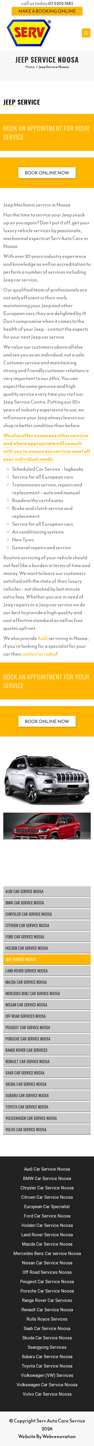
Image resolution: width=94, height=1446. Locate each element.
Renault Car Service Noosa (27, 1061)
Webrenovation (59, 1436)
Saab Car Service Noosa (24, 1073)
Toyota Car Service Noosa (26, 1107)
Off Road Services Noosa (25, 1016)
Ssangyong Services (47, 1347)
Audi (43, 638)
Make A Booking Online (47, 11)
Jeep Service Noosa (20, 959)
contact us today (39, 654)
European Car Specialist (47, 1206)
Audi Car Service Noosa (24, 891)
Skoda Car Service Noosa (26, 1084)
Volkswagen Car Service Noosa (31, 1118)
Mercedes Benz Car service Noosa (32, 993)
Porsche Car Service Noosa (27, 1039)
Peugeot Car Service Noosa (27, 1027)
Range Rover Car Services (26, 1050)
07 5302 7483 (60, 3)
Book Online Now (47, 173)
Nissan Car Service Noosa (26, 1005)
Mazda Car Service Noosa (26, 982)
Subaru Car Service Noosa (27, 1095)
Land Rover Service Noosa (26, 971)
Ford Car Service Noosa (24, 937)
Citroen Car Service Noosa (27, 925)
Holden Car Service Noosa (26, 948)
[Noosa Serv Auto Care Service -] (28, 32)
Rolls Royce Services (47, 1319)
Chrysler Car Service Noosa (28, 914)
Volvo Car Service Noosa (25, 1129)
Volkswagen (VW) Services (47, 1375)
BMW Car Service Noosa (24, 902)
